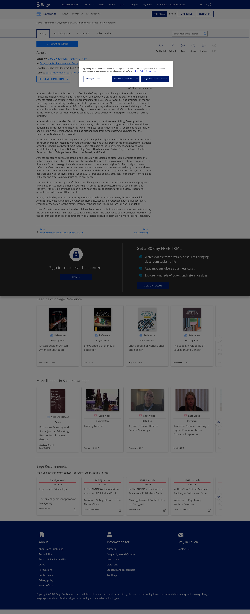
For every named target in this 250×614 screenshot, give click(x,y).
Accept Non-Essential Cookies (155, 79)
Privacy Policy (139, 71)
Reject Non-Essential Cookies (126, 79)
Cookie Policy (151, 71)
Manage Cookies (93, 79)
